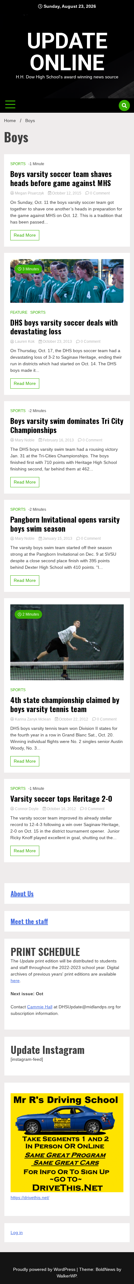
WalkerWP (66, 1275)
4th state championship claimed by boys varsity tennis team (64, 704)
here (15, 980)
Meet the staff (29, 921)
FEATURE (18, 312)
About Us (22, 893)
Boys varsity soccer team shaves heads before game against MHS (61, 178)
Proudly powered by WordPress (45, 1269)
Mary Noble (25, 440)
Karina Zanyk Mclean (33, 719)
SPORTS (18, 164)
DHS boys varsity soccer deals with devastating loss (64, 327)
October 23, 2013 (57, 341)
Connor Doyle (27, 809)
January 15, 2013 (57, 538)
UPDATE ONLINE (67, 52)
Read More (25, 235)
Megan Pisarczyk (29, 193)
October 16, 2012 (61, 809)
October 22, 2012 (73, 719)
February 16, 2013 (58, 440)
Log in (17, 1232)
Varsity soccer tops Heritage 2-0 (61, 798)
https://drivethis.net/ (30, 1197)
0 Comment (100, 193)
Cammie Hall (39, 1006)
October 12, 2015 (66, 193)
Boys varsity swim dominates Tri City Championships (66, 425)
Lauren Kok (25, 341)
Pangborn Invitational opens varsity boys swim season (65, 524)
